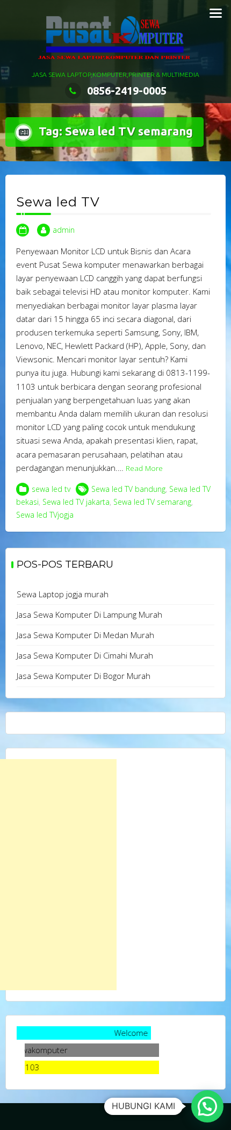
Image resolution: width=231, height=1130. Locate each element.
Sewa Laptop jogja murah (63, 594)
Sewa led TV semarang (152, 502)
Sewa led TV (58, 202)
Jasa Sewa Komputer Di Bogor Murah (83, 675)
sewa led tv (51, 489)
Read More (144, 468)
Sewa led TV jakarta (76, 502)
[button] (207, 1106)
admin (64, 230)
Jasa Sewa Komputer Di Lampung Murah (89, 614)
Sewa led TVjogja (45, 515)
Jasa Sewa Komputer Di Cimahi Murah (85, 655)
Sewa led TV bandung (128, 489)
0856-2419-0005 (127, 90)
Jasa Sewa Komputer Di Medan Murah (85, 635)
